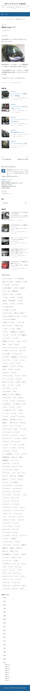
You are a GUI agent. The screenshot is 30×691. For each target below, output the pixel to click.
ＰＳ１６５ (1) (18, 579)
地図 (21, 183)
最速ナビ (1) (19, 548)
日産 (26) (4, 300)
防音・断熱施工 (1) (6, 554)
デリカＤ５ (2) (6, 441)
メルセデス (21, 252)
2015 (4, 633)
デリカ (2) (24, 438)
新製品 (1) (12, 548)
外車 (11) (19, 328)
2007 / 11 (7, 666)
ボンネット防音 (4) (6, 391)
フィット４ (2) (13, 444)
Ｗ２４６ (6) (20, 366)
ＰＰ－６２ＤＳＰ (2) (7, 469)
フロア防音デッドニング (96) (21, 281)
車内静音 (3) (5, 419)
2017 (4, 626)
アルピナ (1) (20, 479)
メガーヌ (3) (12, 416)
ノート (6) (5, 363)
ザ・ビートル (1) (16, 494)
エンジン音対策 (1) (14, 482)
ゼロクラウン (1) (14, 497)
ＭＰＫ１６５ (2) (6, 466)
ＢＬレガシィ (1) (15, 563)
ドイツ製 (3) (20, 410)
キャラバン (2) (6, 435)
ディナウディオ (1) (15, 504)
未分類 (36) (22, 288)
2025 (4, 601)
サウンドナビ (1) (16, 491)
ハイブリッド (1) (11, 516)
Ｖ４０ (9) (24, 341)
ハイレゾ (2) (5, 444)
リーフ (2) (17, 454)
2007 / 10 (7, 668)
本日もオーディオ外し (23, 159)
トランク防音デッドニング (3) (9, 410)
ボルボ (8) (16, 344)
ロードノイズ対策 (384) (19, 278)
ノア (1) (4, 516)
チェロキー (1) (6, 504)
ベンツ (25, 252)
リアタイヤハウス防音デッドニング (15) (11, 316)
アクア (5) (10, 369)
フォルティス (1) (20, 519)
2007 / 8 (7, 672)
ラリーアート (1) (22, 535)
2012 (4, 644)
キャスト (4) (10, 385)
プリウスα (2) (21, 444)
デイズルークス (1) (6, 507)
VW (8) (4, 344)
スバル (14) (24, 316)
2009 (4, 655)
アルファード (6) (6, 360)
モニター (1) (15, 532)
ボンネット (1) (15, 529)
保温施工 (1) (23, 544)
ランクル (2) (14, 451)
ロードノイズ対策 (23, 215)
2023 (4, 605)
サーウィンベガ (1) (6, 494)
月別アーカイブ (5, 594)
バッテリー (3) (6, 413)
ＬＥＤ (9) (18, 341)
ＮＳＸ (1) (22, 576)
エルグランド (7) (13, 350)
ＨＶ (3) (10, 425)
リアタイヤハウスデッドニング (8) (10, 347)
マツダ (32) (12, 297)
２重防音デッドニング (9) (8, 341)
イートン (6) (22, 360)
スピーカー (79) (15, 284)
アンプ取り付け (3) (6, 404)
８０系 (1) (16, 560)
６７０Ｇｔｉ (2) (14, 460)
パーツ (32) (5, 297)
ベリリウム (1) (17, 526)
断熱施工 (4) (18, 394)
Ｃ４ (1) (4, 566)
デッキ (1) (15, 507)
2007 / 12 (7, 664)
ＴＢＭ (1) (23, 585)
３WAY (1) (23, 554)
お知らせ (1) (5, 479)
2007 (4, 662)
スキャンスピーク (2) (7, 438)
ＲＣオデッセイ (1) (6, 585)
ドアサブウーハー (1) (7, 513)
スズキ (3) (5, 407)
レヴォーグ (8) (22, 347)
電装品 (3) (5, 422)
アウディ (21, 228)
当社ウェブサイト (7, 179)
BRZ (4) (23, 382)
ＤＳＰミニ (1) (18, 566)
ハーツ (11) (12, 328)
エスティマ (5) (6, 372)
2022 (4, 608)
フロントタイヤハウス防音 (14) (9, 319)
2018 (4, 623)
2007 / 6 (7, 676)
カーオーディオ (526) (7, 278)
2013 (4, 641)
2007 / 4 (7, 680)
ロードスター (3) (21, 416)
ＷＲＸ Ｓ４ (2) (21, 472)
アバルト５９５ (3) (21, 400)
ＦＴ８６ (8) (5, 350)
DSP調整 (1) (20, 476)
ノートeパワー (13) (20, 322)
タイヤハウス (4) (6, 388)
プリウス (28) (19, 297)
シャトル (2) (22, 435)
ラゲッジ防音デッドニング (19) (9, 310)
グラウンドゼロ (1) (19, 485)
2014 (4, 637)
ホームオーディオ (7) (17, 353)
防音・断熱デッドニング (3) (16, 419)
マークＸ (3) (5, 416)
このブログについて (6, 193)
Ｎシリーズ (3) (18, 425)
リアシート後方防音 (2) (7, 454)
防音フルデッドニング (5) (8, 382)
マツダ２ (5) (23, 375)
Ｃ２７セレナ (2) (15, 463)
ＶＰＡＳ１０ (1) (6, 588)
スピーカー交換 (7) (6, 353)
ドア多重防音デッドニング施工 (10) (17, 331)
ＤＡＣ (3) (5, 425)
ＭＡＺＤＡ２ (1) (16, 573)
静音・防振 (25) (12, 300)
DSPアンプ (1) (13, 476)
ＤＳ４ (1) (10, 566)
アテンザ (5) (17, 369)
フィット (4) (14, 388)
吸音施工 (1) (5, 548)
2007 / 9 (7, 670)
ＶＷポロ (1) (14, 588)
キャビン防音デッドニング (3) (19, 404)
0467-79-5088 (8, 184)
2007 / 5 (7, 678)
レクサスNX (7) (6, 357)
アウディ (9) (13, 335)
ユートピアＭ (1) (6, 535)
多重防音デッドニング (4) (8, 394)
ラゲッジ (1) (14, 535)
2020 (4, 615)
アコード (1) (12, 479)
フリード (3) (13, 413)
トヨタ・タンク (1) (6, 510)
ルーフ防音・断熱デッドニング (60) (10, 288)
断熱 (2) (21, 457)
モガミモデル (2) (6, 451)
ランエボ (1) (5, 538)
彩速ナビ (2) (14, 457)
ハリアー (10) (5, 335)
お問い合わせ (6, 181)
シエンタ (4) (17, 385)
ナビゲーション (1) (18, 513)
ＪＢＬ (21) (12, 303)
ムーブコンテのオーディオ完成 (19, 143)
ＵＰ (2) (13, 472)
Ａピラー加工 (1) (6, 563)
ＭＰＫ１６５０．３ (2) (17, 466)
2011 (4, 648)
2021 (4, 612)
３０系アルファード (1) (16, 557)
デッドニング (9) (6, 338)
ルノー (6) (18, 363)
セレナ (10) (5, 331)
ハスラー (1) (20, 516)
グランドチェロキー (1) (17, 488)
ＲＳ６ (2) (16, 469)
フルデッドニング (14, 217)
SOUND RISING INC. (13, 687)
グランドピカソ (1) (6, 491)
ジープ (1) (24, 494)
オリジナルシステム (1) (7, 485)
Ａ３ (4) (14, 397)
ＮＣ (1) (16, 576)
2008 (4, 659)
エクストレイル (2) (6, 432)
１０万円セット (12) (18, 325)
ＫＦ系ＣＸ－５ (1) (6, 573)
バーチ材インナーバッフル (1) (9, 519)
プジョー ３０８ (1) (7, 526)
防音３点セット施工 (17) (19, 313)
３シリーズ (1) (6, 557)
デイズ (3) (19, 407)
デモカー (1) (22, 507)
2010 (4, 651)
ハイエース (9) (15, 338)
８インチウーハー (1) (7, 560)
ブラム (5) (17, 375)
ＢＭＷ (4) (21, 397)
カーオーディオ (6, 30)
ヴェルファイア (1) (6, 544)
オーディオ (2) (16, 432)
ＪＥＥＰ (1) (19, 570)
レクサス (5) (18, 378)
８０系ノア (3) (22, 422)
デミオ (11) (5, 328)
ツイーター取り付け (6, 159)
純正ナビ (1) (5, 551)
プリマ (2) (5, 447)
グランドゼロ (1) (6, 488)
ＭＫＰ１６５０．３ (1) (7, 576)
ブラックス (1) (15, 523)
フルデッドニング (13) (7, 325)
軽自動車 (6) (5, 366)
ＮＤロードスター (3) (7, 429)
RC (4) (4, 385)
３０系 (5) (18, 382)
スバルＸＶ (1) (6, 497)
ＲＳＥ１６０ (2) (6, 472)
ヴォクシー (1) (16, 544)
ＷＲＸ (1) (21, 588)
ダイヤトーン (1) (15, 501)
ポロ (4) (14, 391)
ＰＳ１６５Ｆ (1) (6, 582)
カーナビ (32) (18, 294)
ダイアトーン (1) (6, 501)
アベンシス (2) (23, 429)
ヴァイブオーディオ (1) (7, 541)
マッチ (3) (21, 413)
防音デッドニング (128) (7, 281)
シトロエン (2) (14, 435)
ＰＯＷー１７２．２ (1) (7, 579)
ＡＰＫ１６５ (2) (6, 463)
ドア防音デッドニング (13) (8, 322)
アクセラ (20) (19, 303)
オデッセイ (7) (22, 350)
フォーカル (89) (6, 284)
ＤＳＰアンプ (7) (23, 357)
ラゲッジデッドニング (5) (8, 378)
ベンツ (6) (11, 363)
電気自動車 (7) (14, 357)
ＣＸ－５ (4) (5, 400)
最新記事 (4, 209)
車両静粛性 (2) (6, 460)
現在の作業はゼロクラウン (18, 132)
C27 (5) (4, 369)
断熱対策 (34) (15, 291)
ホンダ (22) (5, 303)
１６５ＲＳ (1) (16, 554)
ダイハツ (4, 41)
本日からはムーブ (8, 27)
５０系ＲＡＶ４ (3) (13, 422)
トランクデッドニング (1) (18, 510)
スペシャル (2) (17, 438)
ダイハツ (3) (11, 407)
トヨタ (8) (10, 344)
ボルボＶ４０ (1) (6, 529)
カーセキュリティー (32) (8, 294)
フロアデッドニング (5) (7, 375)
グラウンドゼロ (22, 217)
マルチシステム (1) (6, 532)
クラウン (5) (13, 372)
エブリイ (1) (5, 482)
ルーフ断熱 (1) (13, 538)
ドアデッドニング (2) (15, 441)
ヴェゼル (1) (17, 541)
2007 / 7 (7, 674)
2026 (4, 597)
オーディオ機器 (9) (22, 335)
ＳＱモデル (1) (16, 585)
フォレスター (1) (6, 523)
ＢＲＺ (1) (23, 563)
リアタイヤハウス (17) (7, 313)
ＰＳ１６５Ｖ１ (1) (16, 582)
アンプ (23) (20, 300)
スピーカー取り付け (15, 215)
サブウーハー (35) (6, 291)
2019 (4, 619)
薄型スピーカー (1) (14, 551)
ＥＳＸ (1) (5, 570)
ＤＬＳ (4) (12, 400)
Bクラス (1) (5, 476)
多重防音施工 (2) (6, 457)
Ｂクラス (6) (12, 366)
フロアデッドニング (18, 253)
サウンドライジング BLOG (15, 4)
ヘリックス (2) (12, 447)
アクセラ (21, 265)
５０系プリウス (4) (6, 397)
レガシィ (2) (23, 454)
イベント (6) (14, 360)
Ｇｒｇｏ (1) (11, 570)
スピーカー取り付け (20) (8, 306)
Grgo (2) (15, 429)
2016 (4, 630)
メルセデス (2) (21, 447)
